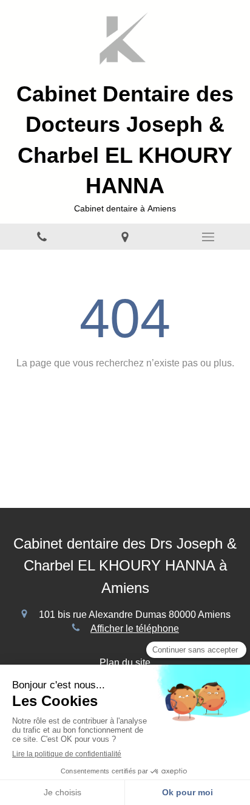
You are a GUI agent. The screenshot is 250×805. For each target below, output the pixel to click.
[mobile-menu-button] (208, 237)
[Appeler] (41, 237)
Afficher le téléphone (134, 628)
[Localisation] (124, 237)
